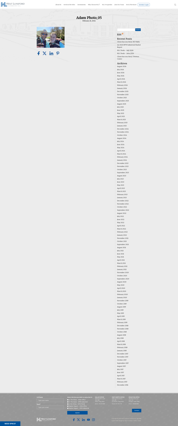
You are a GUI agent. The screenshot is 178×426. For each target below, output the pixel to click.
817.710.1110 (119, 403)
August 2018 (121, 335)
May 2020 (120, 285)
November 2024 (123, 132)
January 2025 (122, 126)
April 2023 (121, 188)
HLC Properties (107, 4)
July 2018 (120, 338)
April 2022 (121, 226)
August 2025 (121, 104)
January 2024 (122, 160)
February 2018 (122, 347)
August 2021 (121, 247)
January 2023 (122, 197)
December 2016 (122, 385)
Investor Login (144, 5)
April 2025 (121, 116)
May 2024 (120, 148)
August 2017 (121, 366)
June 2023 (120, 182)
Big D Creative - (129, 420)
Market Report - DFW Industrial (79, 408)
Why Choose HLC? (94, 4)
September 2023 (123, 172)
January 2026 (122, 88)
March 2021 (121, 263)
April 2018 (121, 341)
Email (39, 404)
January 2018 (122, 351)
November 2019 (122, 301)
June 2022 (120, 219)
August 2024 (121, 138)
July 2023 (120, 179)
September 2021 (123, 244)
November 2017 (122, 357)
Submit (77, 413)
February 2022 (122, 232)
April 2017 (121, 375)
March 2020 (121, 291)
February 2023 (122, 194)
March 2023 (121, 191)
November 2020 (123, 272)
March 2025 (121, 119)
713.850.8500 (136, 403)
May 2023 (120, 185)
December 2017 (122, 354)
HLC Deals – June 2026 (125, 53)
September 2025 (123, 101)
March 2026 (121, 82)
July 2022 (120, 216)
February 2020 (122, 294)
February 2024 (122, 157)
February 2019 (122, 322)
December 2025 (122, 91)
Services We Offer (69, 4)
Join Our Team (119, 4)
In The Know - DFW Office (77, 400)
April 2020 (121, 288)
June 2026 (120, 73)
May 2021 (120, 257)
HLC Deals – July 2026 (125, 50)
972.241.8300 (102, 403)
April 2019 (121, 316)
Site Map (138, 418)
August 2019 (121, 307)
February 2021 (122, 266)
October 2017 (121, 360)
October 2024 (122, 135)
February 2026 (122, 85)
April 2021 (121, 260)
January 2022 (122, 235)
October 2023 (122, 169)
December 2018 (122, 326)
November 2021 (122, 238)
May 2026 (120, 76)
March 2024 (121, 154)
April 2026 (121, 79)
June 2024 (120, 144)
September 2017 (123, 363)
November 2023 (122, 166)
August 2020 (121, 282)
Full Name (40, 397)
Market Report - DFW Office (78, 406)
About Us (58, 4)
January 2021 (121, 269)
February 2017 (122, 382)
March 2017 (121, 379)
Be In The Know (131, 4)
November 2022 (123, 204)
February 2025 (122, 123)
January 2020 (122, 297)
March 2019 (121, 319)
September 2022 (123, 210)
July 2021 (120, 251)
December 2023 (122, 163)
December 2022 (122, 201)
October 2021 (122, 241)
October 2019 (122, 304)
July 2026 (120, 69)
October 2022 (122, 207)
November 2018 (122, 329)
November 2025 (122, 94)
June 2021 (120, 254)
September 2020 (123, 279)
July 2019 (120, 310)
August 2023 (121, 176)
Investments (82, 4)
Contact (136, 410)
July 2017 (120, 369)
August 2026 (121, 66)
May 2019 (120, 313)
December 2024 (123, 129)
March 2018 (121, 344)
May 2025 (120, 113)
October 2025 (122, 98)
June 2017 (120, 372)
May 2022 (120, 222)
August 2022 (121, 213)
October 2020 (122, 276)
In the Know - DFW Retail (77, 404)
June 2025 (120, 110)
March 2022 (121, 229)
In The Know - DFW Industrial (78, 402)
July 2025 (120, 107)
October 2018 (122, 332)
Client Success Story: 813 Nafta (128, 42)
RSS (119, 34)
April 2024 (121, 151)
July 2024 (120, 141)
